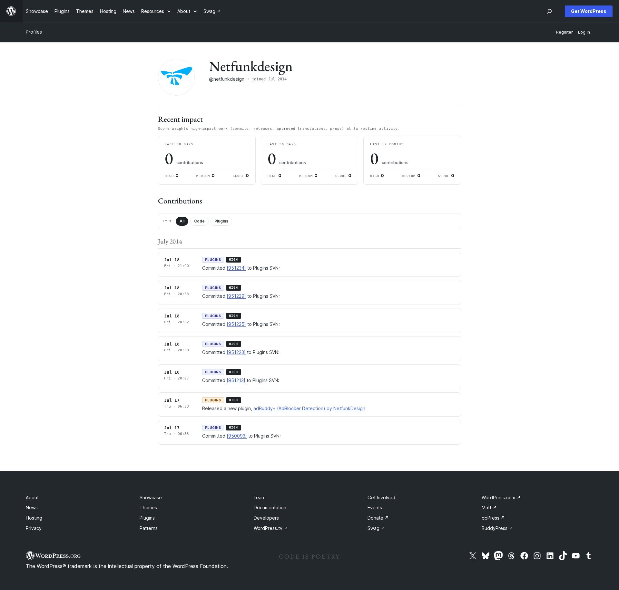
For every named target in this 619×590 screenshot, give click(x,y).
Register (564, 32)
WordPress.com (501, 497)
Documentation (270, 507)
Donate (378, 518)
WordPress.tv (271, 528)
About (32, 497)
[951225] (236, 324)
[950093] (237, 436)
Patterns (149, 528)
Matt (489, 507)
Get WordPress (588, 11)
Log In (584, 32)
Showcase (151, 497)
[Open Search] (549, 11)
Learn (260, 497)
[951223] (236, 352)
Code (199, 221)
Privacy (34, 528)
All (182, 221)
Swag (376, 528)
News (32, 507)
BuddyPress (497, 528)
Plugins (221, 221)
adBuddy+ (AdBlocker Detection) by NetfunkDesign (309, 408)
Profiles (34, 32)
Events (375, 507)
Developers (266, 518)
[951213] (236, 380)
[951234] (236, 268)
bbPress (493, 518)
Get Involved (381, 497)
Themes (148, 507)
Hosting (34, 518)
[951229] (236, 296)
